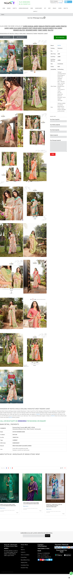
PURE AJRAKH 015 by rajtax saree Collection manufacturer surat (31, 503)
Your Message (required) (55, 140)
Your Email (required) (54, 129)
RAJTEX (22, 30)
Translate (61, 2)
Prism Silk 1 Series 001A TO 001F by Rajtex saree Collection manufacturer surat (54, 505)
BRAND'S (25, 28)
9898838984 (22, 421)
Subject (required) (54, 135)
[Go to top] (69, 578)
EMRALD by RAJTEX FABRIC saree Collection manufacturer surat (8, 505)
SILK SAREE (18, 28)
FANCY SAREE (42, 30)
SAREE (58, 26)
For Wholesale (60, 37)
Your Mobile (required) (55, 124)
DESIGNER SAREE (31, 30)
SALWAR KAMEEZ (48, 28)
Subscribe (47, 535)
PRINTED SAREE (50, 26)
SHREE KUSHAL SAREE (30, 26)
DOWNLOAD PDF (21, 37)
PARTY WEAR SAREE (35, 28)
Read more (2, 508)
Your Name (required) (54, 119)
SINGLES (41, 26)
